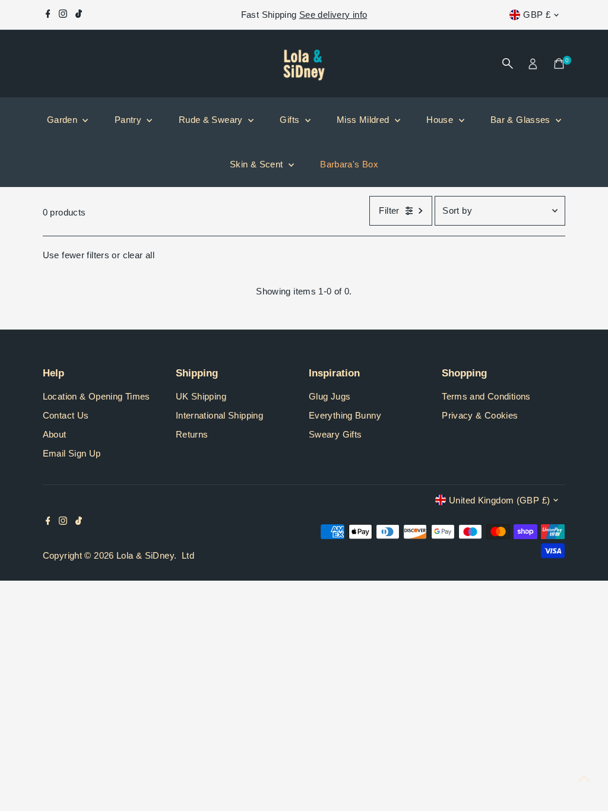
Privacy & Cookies (480, 415)
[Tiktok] (78, 15)
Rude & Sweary (212, 120)
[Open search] (507, 63)
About (54, 434)
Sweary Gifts (335, 434)
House (440, 120)
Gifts (291, 120)
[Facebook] (48, 15)
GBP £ (536, 14)
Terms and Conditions (486, 396)
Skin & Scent (258, 164)
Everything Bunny (345, 415)
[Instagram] (63, 15)
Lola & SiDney (145, 555)
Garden (63, 120)
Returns (192, 434)
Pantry (129, 120)
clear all (138, 255)
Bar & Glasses (521, 120)
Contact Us (66, 415)
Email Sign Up (72, 453)
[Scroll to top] (584, 778)
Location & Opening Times (96, 396)
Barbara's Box (349, 164)
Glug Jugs (329, 396)
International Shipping (219, 415)
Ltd (188, 555)
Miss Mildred (364, 120)
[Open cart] (559, 63)
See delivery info (333, 14)
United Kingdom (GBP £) (499, 500)
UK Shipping (201, 396)
